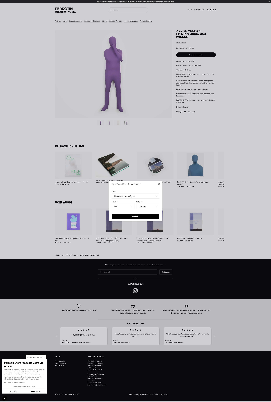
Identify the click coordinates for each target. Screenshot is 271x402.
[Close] (161, 185)
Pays (114, 191)
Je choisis (13, 391)
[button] (4, 398)
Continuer (135, 216)
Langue (139, 201)
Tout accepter (35, 391)
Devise (114, 201)
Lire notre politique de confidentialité (14, 382)
